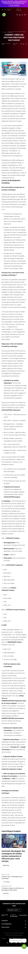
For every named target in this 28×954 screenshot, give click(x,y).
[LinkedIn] (11, 943)
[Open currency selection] (2, 9)
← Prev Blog (6, 881)
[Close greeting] (24, 941)
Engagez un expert (9, 9)
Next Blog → (6, 893)
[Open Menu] (25, 15)
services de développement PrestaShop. (11, 181)
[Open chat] (24, 946)
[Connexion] (19, 15)
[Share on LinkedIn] (23, 43)
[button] (17, 15)
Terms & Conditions (18, 933)
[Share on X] (21, 44)
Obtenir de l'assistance (18, 9)
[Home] (2, 32)
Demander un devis (13, 910)
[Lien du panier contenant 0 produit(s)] (22, 15)
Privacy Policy (8, 933)
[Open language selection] (5, 9)
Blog (5, 32)
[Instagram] (7, 943)
